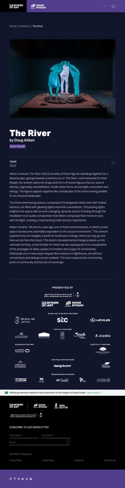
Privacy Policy (15, 460)
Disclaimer (79, 460)
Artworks (24, 26)
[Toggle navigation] (113, 6)
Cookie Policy (48, 460)
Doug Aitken (24, 140)
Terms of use (110, 460)
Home (12, 26)
